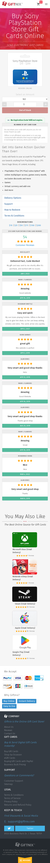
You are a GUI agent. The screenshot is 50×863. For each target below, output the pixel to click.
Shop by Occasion (13, 754)
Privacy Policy (10, 801)
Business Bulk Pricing (15, 764)
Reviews (8, 730)
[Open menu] (46, 4)
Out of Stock (25, 110)
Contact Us (9, 733)
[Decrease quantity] (4, 104)
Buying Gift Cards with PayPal (18, 761)
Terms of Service (12, 798)
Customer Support (13, 781)
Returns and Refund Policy (17, 805)
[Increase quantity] (45, 104)
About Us (8, 727)
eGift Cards (9, 758)
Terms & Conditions (14, 795)
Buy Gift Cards (11, 751)
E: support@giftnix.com (19, 821)
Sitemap (8, 784)
